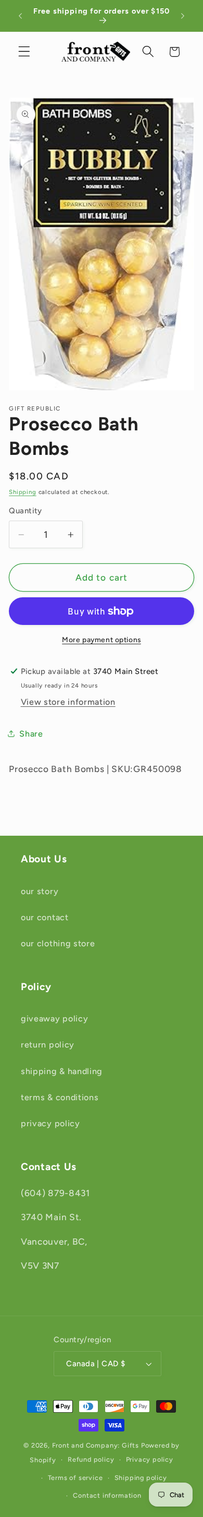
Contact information (107, 1495)
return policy (47, 1045)
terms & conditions (59, 1097)
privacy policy (50, 1123)
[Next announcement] (182, 15)
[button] (24, 52)
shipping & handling (62, 1071)
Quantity (25, 510)
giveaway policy (54, 1019)
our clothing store (58, 943)
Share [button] (31, 734)
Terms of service (75, 1478)
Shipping (22, 492)
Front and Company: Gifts (95, 1445)
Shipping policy (141, 1478)
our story (39, 891)
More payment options (101, 639)
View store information (68, 702)
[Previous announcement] (20, 15)
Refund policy (91, 1459)
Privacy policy (149, 1459)
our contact (45, 917)
